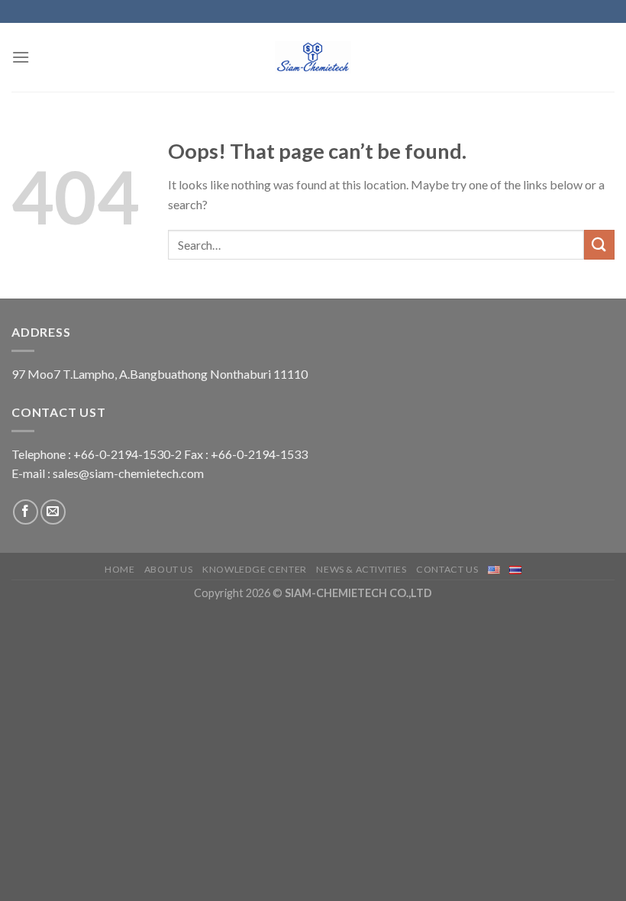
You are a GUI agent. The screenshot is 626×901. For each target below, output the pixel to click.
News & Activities (361, 569)
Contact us (447, 569)
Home (119, 569)
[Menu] (20, 57)
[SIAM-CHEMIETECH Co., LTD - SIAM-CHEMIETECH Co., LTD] (313, 57)
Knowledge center (254, 569)
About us (168, 569)
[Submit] (599, 245)
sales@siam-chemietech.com (128, 473)
